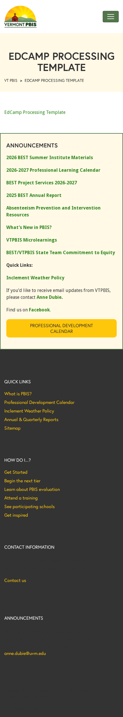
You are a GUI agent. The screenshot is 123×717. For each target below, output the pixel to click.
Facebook (39, 310)
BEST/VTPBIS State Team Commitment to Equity (60, 252)
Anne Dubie (49, 297)
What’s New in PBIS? (29, 227)
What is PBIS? (18, 393)
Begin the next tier (22, 480)
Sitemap (12, 428)
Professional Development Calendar (61, 328)
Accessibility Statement (24, 708)
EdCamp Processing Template (35, 112)
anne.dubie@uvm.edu (25, 653)
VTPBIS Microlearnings (31, 240)
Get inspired (16, 515)
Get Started (15, 472)
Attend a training (21, 498)
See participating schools (29, 506)
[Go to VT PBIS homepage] (20, 16)
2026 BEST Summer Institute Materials (49, 157)
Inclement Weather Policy (29, 411)
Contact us (15, 580)
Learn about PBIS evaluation (32, 489)
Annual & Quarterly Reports (31, 419)
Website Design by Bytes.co (28, 696)
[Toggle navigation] (111, 16)
